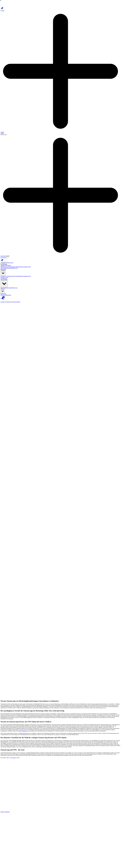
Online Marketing (15, 824)
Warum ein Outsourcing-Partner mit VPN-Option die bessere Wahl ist (18, 697)
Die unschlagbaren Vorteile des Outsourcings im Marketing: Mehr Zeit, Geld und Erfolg (22, 696)
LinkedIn (3, 840)
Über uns (3, 818)
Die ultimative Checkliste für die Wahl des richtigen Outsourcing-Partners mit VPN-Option (23, 698)
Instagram (7, 840)
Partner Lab (26, 818)
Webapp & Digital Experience (25, 824)
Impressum (3, 835)
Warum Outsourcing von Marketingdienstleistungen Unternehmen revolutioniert (21, 694)
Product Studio (20, 818)
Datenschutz (8, 835)
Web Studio (14, 818)
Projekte (6, 818)
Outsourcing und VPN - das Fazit (10, 699)
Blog (2, 829)
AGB (12, 835)
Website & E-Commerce (6, 824)
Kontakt (10, 818)
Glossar (4, 829)
